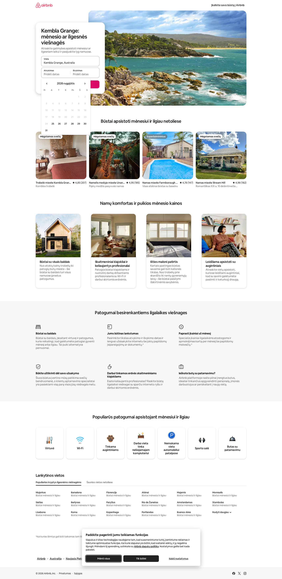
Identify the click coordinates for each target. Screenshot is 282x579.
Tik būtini (141, 558)
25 (53, 123)
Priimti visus (103, 558)
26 (59, 123)
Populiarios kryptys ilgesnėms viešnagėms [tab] (58, 482)
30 (85, 123)
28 (72, 123)
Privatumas (65, 573)
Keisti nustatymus (178, 558)
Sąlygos (78, 573)
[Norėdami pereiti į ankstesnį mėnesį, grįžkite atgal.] (47, 84)
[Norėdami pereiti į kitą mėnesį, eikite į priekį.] (85, 84)
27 (65, 123)
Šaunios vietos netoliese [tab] (100, 482)
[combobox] (70, 63)
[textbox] (56, 74)
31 (46, 130)
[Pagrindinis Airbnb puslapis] (44, 5)
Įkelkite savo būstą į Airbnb (227, 5)
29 (78, 123)
